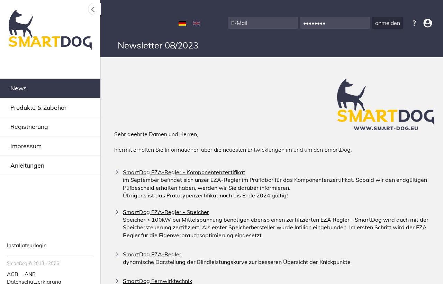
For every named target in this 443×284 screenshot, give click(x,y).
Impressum (26, 146)
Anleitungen (27, 165)
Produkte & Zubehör (38, 107)
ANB (30, 274)
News (18, 88)
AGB (12, 274)
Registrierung (29, 126)
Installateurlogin (27, 245)
